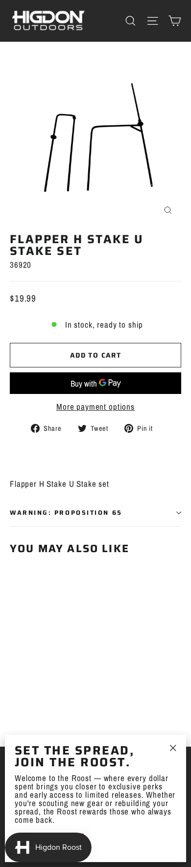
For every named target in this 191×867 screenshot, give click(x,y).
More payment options (95, 406)
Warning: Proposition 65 (66, 513)
